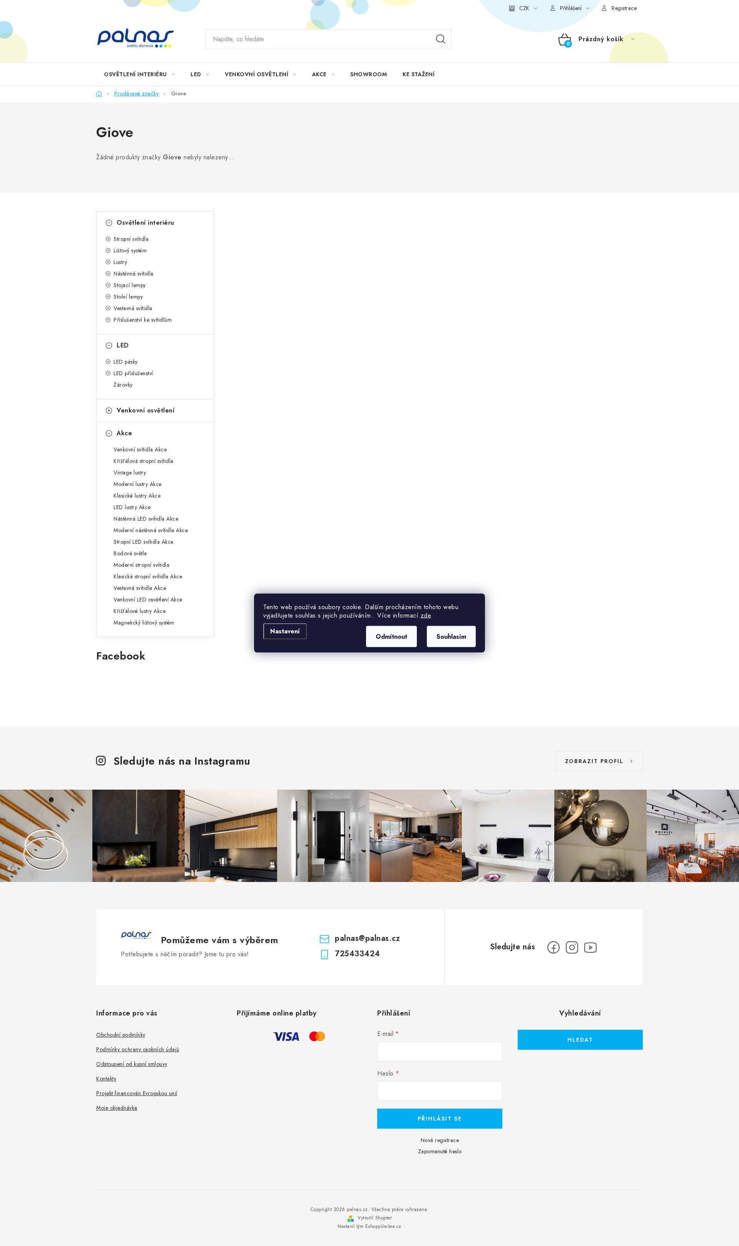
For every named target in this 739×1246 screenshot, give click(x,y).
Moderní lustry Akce (138, 484)
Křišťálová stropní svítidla (144, 461)
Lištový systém (130, 250)
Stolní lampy (128, 297)
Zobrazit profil (594, 761)
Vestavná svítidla (133, 308)
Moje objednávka (116, 1108)
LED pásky (126, 362)
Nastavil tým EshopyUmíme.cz (369, 1226)
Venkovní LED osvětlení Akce (148, 599)
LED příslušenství (133, 373)
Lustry (120, 262)
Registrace (624, 8)
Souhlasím (451, 636)
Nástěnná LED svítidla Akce (146, 519)
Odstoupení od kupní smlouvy (131, 1064)
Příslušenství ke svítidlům (143, 320)
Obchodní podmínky (120, 1035)
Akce (124, 433)
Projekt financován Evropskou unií (136, 1093)
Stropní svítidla (131, 239)
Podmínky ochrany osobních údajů (137, 1049)
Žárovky (123, 385)
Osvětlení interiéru (145, 222)
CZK (524, 8)
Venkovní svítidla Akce (140, 449)
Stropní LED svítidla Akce (144, 542)
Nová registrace (440, 1140)
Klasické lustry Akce (137, 495)
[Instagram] (572, 947)
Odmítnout (391, 636)
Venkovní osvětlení (145, 410)
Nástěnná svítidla (134, 273)
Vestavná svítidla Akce (140, 588)
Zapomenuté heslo (440, 1151)
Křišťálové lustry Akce (140, 611)
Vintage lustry (130, 472)
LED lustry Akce (132, 507)
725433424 (357, 953)
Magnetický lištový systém (144, 622)
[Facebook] (553, 947)
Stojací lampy (130, 285)
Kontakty (106, 1078)
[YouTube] (590, 947)
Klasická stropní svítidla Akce (148, 576)
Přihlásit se (440, 1118)
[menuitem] (139, 74)
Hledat (440, 39)
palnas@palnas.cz (367, 938)
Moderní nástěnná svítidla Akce (151, 530)
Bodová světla (130, 553)
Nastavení (285, 631)
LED (123, 345)
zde (426, 615)
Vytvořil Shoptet (374, 1217)
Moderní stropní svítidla (141, 565)
